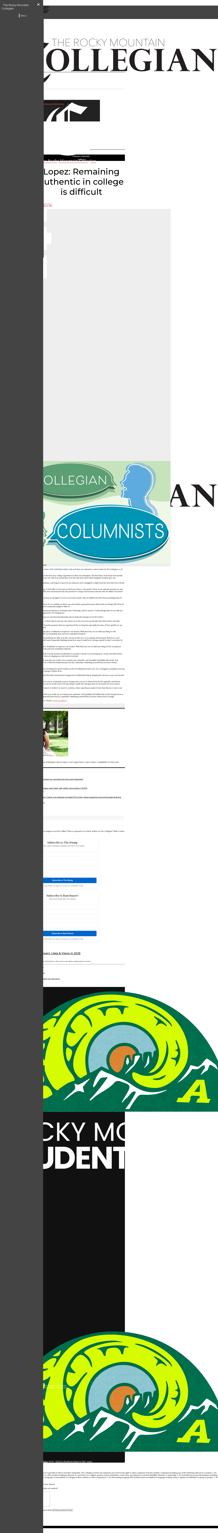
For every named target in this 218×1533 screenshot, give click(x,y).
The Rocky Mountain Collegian (15, 6)
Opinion (81, 159)
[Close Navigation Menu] (38, 5)
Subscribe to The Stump (62, 880)
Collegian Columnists (81, 156)
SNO (83, 1461)
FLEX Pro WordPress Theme (67, 1461)
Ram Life (24, 15)
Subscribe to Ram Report (62, 933)
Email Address (34, 850)
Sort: (50, 1484)
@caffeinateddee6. (59, 701)
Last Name (33, 868)
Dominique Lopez (45, 204)
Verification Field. (44, 1510)
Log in (89, 1461)
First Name (33, 859)
